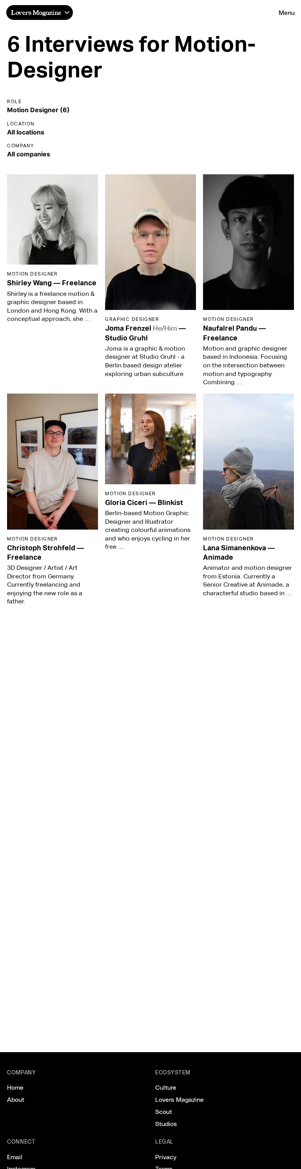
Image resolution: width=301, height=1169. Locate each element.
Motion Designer (32, 274)
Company (20, 146)
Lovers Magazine (36, 12)
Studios (166, 1123)
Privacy (165, 1156)
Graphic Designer (132, 319)
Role (14, 101)
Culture (165, 1087)
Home (15, 1087)
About (15, 1099)
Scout (163, 1111)
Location (20, 124)
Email (14, 1156)
